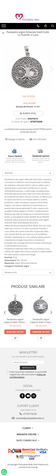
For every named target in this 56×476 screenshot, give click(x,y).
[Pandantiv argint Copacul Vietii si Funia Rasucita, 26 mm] (41, 305)
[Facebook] (22, 395)
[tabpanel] (28, 66)
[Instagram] (33, 395)
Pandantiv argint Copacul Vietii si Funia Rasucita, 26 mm (41, 321)
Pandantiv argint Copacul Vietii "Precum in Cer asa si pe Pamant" (15, 321)
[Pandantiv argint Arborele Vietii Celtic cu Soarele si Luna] (28, 66)
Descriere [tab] (9, 173)
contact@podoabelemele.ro (29, 418)
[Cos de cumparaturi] (45, 26)
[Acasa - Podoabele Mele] (28, 17)
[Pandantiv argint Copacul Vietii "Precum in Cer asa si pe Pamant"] (15, 305)
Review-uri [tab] (11, 272)
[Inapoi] (2, 33)
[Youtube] (28, 395)
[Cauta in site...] (52, 26)
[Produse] (4, 26)
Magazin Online (27, 434)
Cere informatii (39, 139)
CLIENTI (26, 428)
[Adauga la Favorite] (15, 338)
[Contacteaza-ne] (38, 26)
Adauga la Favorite (16, 139)
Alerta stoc (29, 113)
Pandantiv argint (21, 266)
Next (51, 69)
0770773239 (30, 413)
